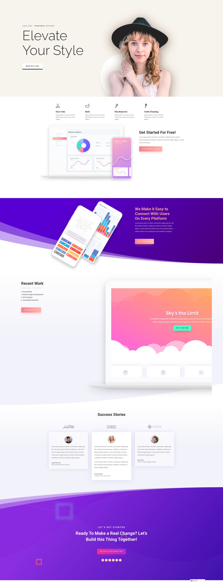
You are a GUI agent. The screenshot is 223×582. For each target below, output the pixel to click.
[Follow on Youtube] (120, 560)
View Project (31, 310)
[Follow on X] (106, 560)
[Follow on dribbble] (116, 560)
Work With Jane (32, 66)
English (195, 580)
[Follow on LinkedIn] (109, 560)
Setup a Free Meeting (111, 551)
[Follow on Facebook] (102, 560)
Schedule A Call (150, 149)
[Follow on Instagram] (113, 560)
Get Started (144, 241)
